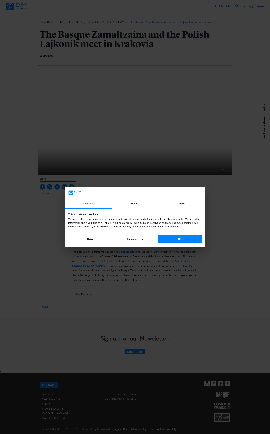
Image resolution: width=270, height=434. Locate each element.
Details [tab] (135, 203)
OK (180, 239)
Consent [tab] (88, 203)
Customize (133, 239)
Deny (90, 239)
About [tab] (181, 203)
